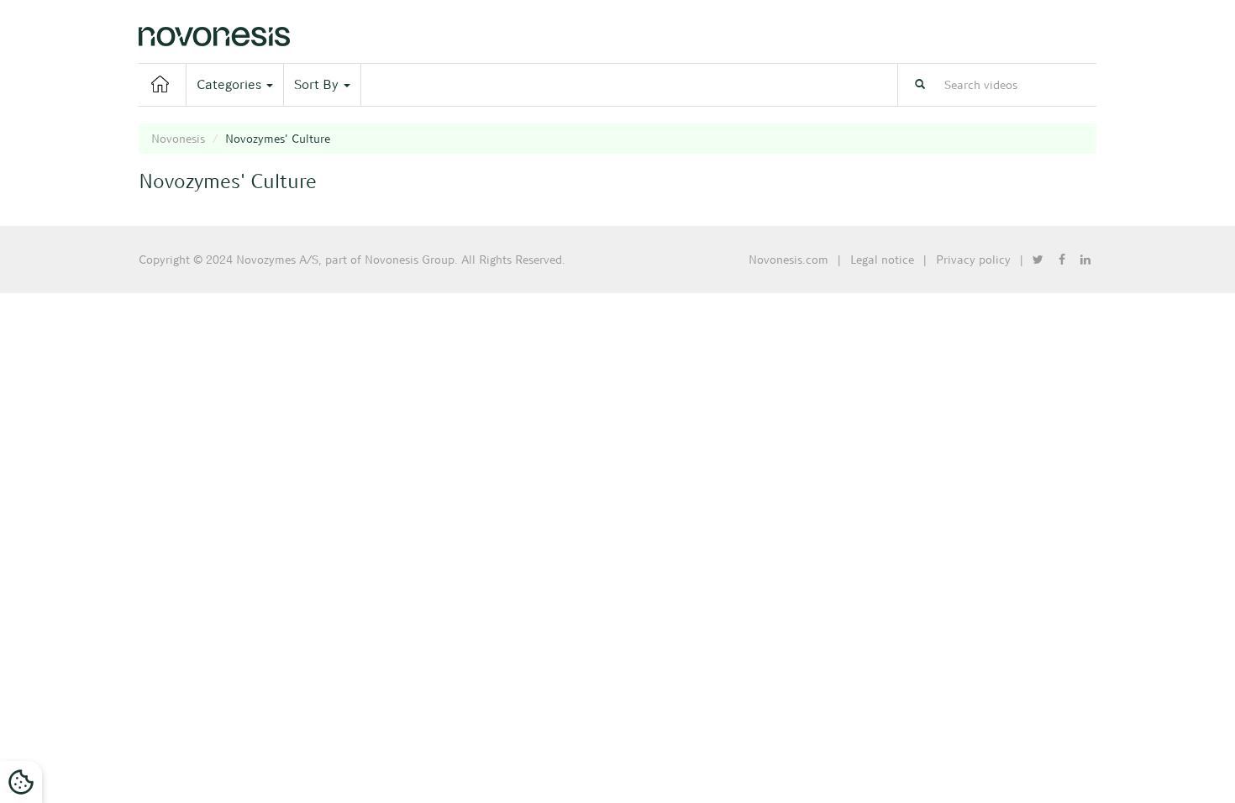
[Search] (920, 84)
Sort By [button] (318, 84)
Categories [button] (231, 84)
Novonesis (178, 138)
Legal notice (882, 259)
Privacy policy (973, 259)
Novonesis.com (788, 259)
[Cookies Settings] (21, 782)
